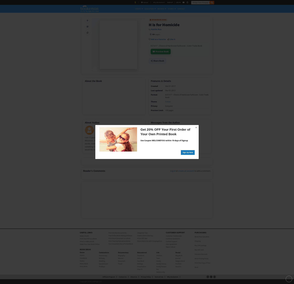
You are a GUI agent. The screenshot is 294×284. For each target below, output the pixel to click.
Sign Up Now (188, 152)
